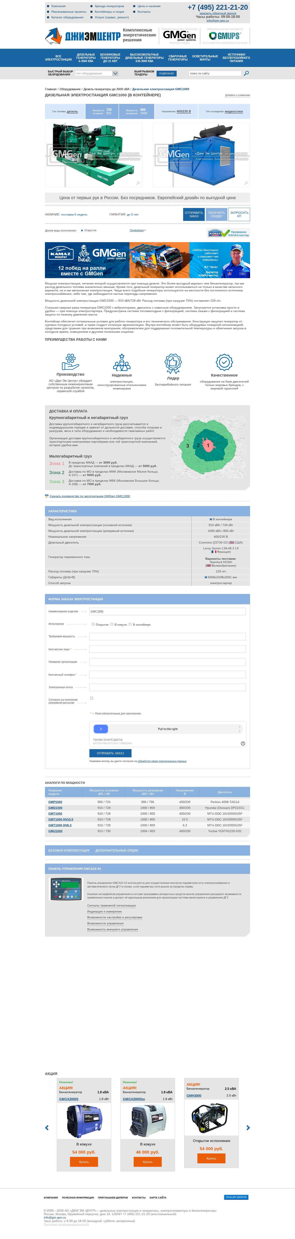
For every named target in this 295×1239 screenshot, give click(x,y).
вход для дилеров (236, 1197)
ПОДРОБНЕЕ (166, 73)
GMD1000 (55, 807)
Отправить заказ (194, 214)
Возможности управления (105, 923)
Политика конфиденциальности (66, 1224)
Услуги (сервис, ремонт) (112, 17)
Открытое (102, 624)
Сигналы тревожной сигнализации (111, 905)
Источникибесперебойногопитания (236, 58)
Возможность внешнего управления (112, 929)
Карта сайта (158, 1197)
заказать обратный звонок (218, 13)
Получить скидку (216, 214)
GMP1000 (55, 802)
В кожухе (121, 624)
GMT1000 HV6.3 (59, 825)
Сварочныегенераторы (178, 58)
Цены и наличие (149, 6)
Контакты (144, 11)
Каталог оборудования (67, 17)
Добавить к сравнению (237, 95)
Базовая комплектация (68, 850)
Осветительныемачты (205, 58)
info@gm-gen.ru (218, 20)
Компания (58, 6)
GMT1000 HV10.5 (60, 819)
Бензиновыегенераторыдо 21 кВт (110, 58)
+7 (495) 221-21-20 (218, 7)
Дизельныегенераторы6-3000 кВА (86, 58)
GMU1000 (55, 831)
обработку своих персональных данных (162, 761)
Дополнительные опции (116, 850)
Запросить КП (239, 214)
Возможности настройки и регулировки (114, 917)
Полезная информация (78, 1197)
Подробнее (137, 230)
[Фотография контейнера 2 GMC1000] (201, 155)
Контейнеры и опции (109, 11)
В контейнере (141, 624)
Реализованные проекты (68, 11)
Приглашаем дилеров (113, 1197)
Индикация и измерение (104, 911)
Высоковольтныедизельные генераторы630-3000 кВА (144, 58)
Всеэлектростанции (58, 58)
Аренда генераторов (109, 6)
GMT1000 (55, 813)
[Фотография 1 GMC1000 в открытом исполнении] (93, 155)
